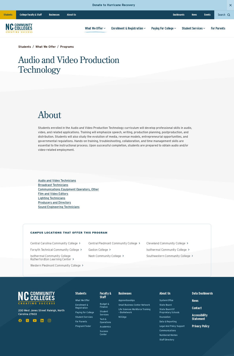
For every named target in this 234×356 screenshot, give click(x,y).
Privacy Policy (200, 326)
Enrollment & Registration (127, 28)
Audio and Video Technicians (57, 180)
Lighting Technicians (51, 198)
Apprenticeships (126, 300)
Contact (197, 308)
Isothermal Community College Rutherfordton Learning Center (50, 257)
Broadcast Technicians (53, 185)
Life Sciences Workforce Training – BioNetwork (134, 311)
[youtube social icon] (35, 320)
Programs (67, 47)
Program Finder (83, 326)
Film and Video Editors (53, 193)
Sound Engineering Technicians (59, 207)
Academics (105, 326)
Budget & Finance (104, 305)
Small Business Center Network (134, 304)
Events (207, 14)
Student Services (192, 28)
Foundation (165, 317)
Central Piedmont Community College (112, 243)
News (194, 14)
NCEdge (122, 317)
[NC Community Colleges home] (19, 28)
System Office (166, 300)
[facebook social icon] (20, 320)
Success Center (104, 333)
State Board (165, 304)
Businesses (54, 14)
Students (8, 14)
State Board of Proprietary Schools (169, 311)
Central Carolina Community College (54, 243)
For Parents (218, 28)
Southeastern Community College (168, 256)
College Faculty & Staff (31, 14)
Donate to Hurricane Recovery (113, 5)
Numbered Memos (168, 335)
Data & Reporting (168, 321)
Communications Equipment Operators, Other (68, 189)
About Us (71, 14)
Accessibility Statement (199, 317)
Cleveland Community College (165, 243)
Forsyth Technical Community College (54, 249)
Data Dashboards (202, 293)
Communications (167, 330)
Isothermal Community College (166, 249)
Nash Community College (104, 256)
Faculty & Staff (105, 295)
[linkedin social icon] (42, 320)
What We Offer (94, 28)
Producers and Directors (54, 202)
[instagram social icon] (49, 320)
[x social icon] (27, 320)
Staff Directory (166, 339)
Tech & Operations (105, 321)
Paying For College (162, 28)
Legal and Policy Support (172, 326)
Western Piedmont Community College (55, 265)
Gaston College (98, 249)
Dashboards (178, 14)
